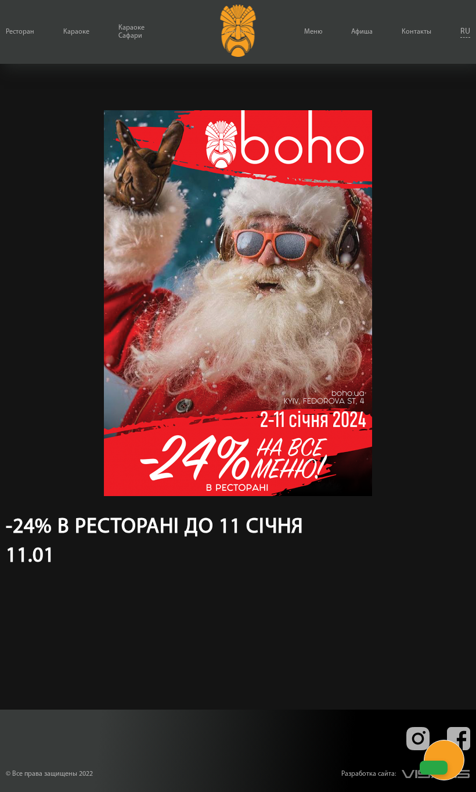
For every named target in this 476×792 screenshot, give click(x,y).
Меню (313, 31)
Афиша (362, 31)
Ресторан (20, 31)
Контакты (416, 31)
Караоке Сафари (131, 31)
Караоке (76, 31)
